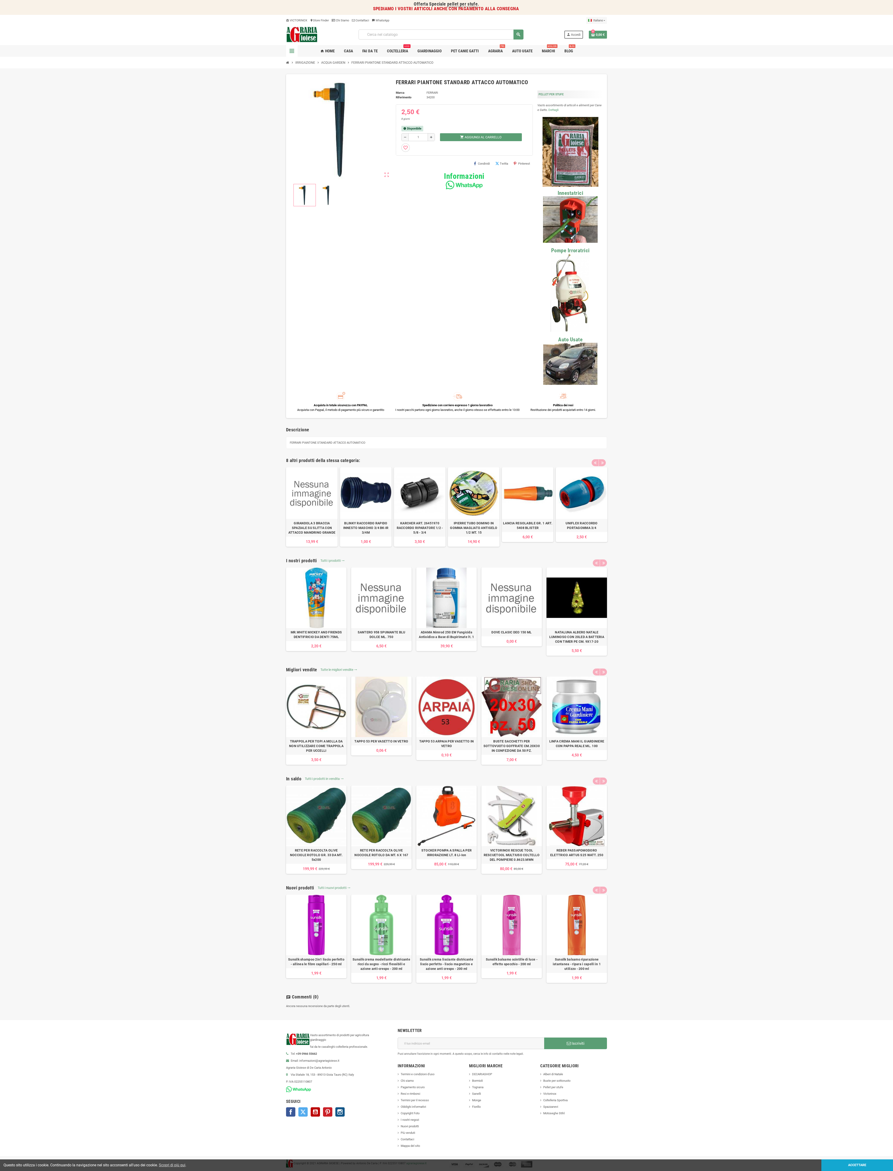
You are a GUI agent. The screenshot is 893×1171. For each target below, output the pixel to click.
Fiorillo (476, 1106)
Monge (476, 1100)
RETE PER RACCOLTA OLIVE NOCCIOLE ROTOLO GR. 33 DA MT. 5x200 (316, 855)
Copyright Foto (410, 1113)
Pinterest (524, 163)
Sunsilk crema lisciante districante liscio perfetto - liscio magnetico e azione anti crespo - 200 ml (446, 964)
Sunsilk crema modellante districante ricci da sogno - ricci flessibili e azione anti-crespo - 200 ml (381, 964)
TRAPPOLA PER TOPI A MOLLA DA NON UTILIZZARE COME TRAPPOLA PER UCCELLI (316, 745)
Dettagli (553, 110)
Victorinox (549, 1093)
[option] (312, 507)
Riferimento (403, 97)
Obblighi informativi (413, 1106)
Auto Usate (570, 339)
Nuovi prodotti (410, 1126)
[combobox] (441, 35)
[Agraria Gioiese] (302, 34)
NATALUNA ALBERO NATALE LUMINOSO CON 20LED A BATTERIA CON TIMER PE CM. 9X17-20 (576, 636)
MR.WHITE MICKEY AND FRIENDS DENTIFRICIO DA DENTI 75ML (316, 634)
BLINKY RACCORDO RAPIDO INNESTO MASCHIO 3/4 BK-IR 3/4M (366, 527)
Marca (400, 92)
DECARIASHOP (482, 1074)
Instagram (340, 1112)
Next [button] (602, 462)
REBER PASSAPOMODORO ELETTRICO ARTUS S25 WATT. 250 (576, 852)
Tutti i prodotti (332, 560)
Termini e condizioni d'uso (417, 1074)
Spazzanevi (550, 1106)
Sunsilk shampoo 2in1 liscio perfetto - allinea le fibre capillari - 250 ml (316, 962)
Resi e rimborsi (410, 1093)
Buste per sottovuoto (556, 1080)
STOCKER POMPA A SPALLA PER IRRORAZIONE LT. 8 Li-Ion (446, 852)
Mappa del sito (410, 1146)
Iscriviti (577, 1043)
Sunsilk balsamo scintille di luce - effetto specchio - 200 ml (511, 962)
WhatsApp (380, 20)
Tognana (477, 1087)
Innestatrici (570, 193)
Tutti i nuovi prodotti (334, 888)
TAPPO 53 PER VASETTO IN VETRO (381, 741)
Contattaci (362, 20)
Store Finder (319, 20)
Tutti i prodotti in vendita (324, 779)
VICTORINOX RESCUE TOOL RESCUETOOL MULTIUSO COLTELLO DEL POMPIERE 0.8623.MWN (512, 855)
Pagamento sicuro (413, 1087)
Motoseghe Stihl (554, 1113)
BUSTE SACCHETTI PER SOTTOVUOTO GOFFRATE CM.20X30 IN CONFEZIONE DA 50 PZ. (511, 745)
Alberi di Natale (553, 1074)
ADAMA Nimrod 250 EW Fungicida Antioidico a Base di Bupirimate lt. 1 (446, 634)
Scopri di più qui (172, 1165)
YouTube (315, 1112)
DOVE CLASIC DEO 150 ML (511, 632)
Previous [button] (595, 462)
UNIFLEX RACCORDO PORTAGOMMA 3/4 (581, 525)
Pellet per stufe (553, 1087)
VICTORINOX (296, 20)
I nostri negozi (410, 1119)
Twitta (504, 163)
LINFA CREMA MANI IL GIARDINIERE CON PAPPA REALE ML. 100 (576, 743)
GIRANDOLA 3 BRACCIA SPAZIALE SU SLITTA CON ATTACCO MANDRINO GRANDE (311, 527)
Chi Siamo (342, 20)
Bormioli (477, 1080)
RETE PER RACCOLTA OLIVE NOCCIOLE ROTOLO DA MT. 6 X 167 (381, 852)
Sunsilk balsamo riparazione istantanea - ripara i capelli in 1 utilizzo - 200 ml (577, 964)
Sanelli (476, 1093)
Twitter (303, 1112)
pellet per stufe (462, 4)
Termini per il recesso (415, 1100)
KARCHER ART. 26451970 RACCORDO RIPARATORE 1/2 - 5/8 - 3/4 (420, 527)
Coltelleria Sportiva (555, 1100)
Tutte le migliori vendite (338, 670)
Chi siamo (407, 1080)
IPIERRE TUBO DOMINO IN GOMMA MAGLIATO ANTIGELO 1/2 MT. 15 (473, 527)
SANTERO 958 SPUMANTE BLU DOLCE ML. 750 (381, 634)
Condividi (484, 163)
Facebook (290, 1112)
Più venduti (408, 1132)
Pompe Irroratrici (570, 250)
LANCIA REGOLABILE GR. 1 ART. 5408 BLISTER (527, 525)
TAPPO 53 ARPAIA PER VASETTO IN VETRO (446, 743)
